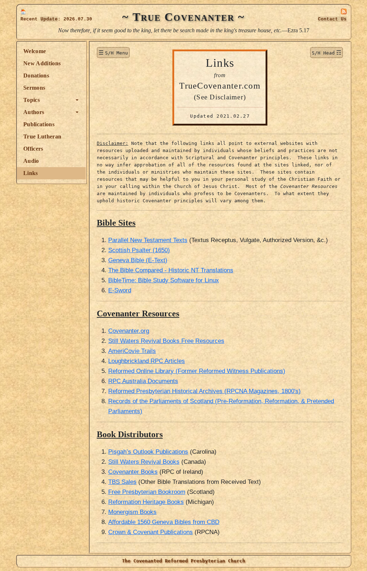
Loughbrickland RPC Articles (146, 360)
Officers (33, 149)
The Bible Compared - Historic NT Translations (170, 270)
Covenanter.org (128, 330)
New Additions (42, 63)
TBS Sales (122, 481)
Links (30, 173)
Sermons (34, 88)
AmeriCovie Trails (132, 350)
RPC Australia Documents (143, 380)
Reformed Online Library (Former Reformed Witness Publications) (196, 370)
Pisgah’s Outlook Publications (148, 451)
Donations (36, 75)
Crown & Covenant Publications (150, 531)
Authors (33, 112)
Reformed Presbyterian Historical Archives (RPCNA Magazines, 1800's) (204, 391)
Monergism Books (132, 511)
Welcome (34, 51)
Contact (332, 19)
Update (49, 19)
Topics (31, 100)
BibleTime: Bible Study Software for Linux (163, 280)
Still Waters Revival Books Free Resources (166, 340)
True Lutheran (42, 136)
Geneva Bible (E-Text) (137, 260)
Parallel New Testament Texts (147, 240)
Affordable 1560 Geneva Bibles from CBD (163, 521)
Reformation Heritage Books (146, 501)
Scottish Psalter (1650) (139, 250)
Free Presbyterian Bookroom (146, 491)
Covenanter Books (133, 471)
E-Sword (119, 290)
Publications (38, 124)
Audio (31, 161)
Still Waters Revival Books (144, 461)
